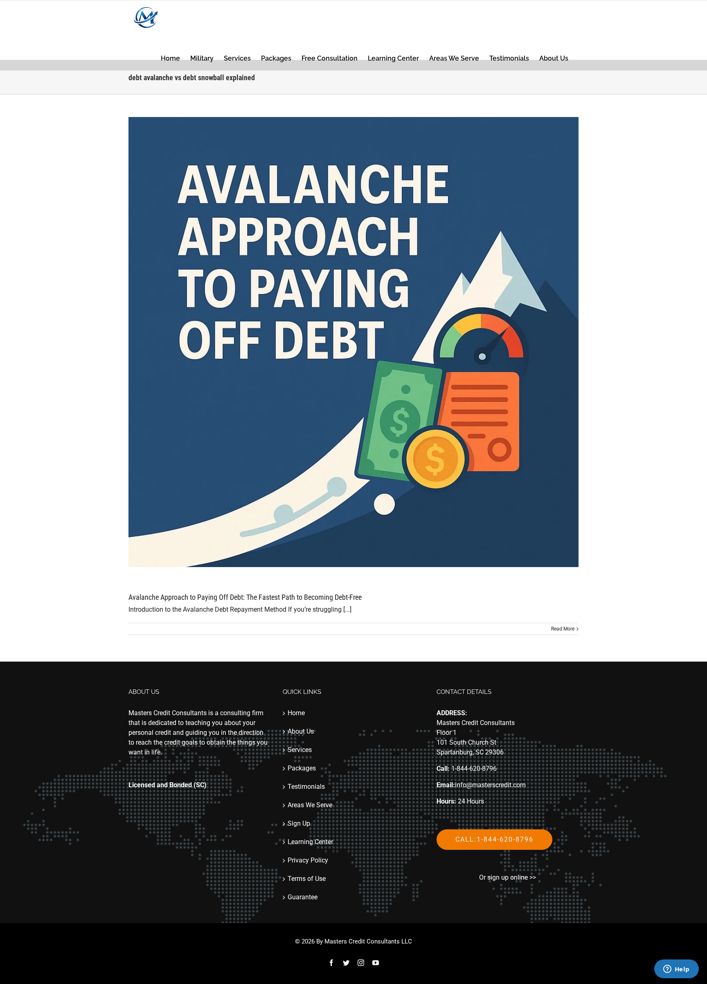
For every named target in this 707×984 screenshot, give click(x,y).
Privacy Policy (308, 860)
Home (296, 713)
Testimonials (306, 786)
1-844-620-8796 (474, 768)
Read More (562, 629)
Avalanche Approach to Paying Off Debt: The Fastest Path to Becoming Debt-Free (245, 597)
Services (300, 750)
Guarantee (302, 897)
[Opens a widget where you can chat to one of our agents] (676, 969)
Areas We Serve (310, 805)
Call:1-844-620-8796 (494, 839)
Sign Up (299, 823)
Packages (302, 768)
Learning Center (310, 842)
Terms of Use (307, 879)
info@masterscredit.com (490, 785)
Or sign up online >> (507, 877)
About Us (301, 731)
